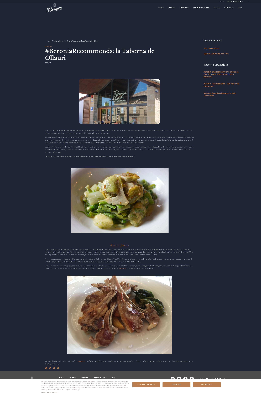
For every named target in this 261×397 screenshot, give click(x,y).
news (113, 378)
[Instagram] (58, 368)
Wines (161, 8)
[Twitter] (50, 368)
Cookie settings (146, 384)
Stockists (229, 8)
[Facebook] (54, 368)
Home (49, 41)
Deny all (176, 384)
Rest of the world (234, 1)
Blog (240, 8)
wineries (72, 378)
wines (61, 378)
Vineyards (184, 8)
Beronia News (58, 41)
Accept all (206, 384)
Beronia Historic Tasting (216, 54)
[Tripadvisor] (46, 368)
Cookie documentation (49, 392)
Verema (82, 361)
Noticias (48, 46)
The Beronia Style (201, 8)
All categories (211, 49)
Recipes (216, 8)
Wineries (171, 8)
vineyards (85, 378)
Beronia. (122, 268)
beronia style (100, 378)
